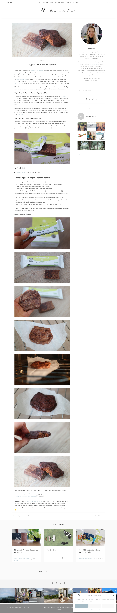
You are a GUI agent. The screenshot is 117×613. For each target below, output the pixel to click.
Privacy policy (98, 609)
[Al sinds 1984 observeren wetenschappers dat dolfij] (100, 135)
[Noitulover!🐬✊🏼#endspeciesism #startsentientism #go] (82, 135)
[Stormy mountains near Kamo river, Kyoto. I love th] (51, 595)
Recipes (42, 60)
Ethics (48, 557)
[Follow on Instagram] (11, 3)
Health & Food (18, 558)
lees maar (18, 83)
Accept (81, 606)
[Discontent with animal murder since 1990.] (91, 135)
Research (45, 2)
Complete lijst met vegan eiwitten (26, 496)
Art (51, 2)
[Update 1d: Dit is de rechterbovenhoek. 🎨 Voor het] (100, 145)
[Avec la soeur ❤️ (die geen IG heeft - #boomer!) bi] (100, 126)
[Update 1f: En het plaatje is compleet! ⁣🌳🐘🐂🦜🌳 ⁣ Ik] (82, 145)
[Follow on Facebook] (5, 3)
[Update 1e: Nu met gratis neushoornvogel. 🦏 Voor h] (91, 145)
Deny (94, 606)
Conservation (59, 2)
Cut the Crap (51, 550)
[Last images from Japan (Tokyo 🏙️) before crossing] (22, 595)
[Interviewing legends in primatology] (65, 595)
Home (38, 2)
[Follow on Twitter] (8, 3)
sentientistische (94, 64)
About (78, 2)
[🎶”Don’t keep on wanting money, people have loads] (7, 595)
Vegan (16, 560)
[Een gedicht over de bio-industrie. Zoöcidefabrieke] (91, 126)
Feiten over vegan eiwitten (23, 494)
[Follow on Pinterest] (64, 583)
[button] (113, 595)
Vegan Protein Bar (21, 79)
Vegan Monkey (70, 2)
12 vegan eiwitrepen (37, 71)
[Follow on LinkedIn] (96, 99)
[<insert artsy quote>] (36, 595)
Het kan (20, 114)
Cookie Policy (91, 609)
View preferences (108, 606)
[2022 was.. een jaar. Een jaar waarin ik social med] (82, 126)
